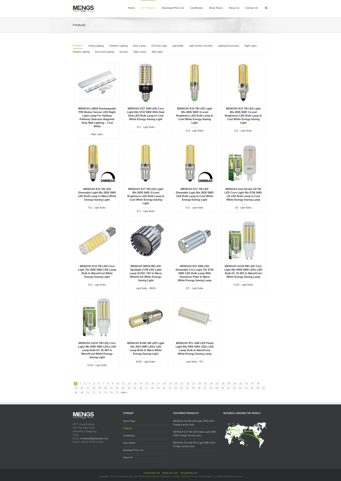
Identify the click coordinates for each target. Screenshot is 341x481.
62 (234, 388)
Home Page (129, 421)
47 (146, 388)
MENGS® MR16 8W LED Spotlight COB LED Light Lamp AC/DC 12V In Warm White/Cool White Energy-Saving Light (146, 273)
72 (99, 392)
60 (222, 388)
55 (193, 388)
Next (123, 392)
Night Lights (251, 45)
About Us (234, 7)
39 (99, 388)
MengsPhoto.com (189, 473)
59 (217, 388)
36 (82, 388)
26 (211, 383)
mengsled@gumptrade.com (94, 438)
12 (129, 383)
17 (158, 383)
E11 (236, 130)
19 (170, 383)
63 (240, 388)
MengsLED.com (170, 473)
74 (111, 392)
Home (131, 7)
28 (223, 383)
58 (211, 388)
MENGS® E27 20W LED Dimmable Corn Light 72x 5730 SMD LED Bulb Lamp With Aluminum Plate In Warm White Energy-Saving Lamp (194, 273)
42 (117, 388)
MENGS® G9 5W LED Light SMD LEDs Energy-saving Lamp (193, 423)
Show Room (216, 7)
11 (123, 383)
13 (135, 383)
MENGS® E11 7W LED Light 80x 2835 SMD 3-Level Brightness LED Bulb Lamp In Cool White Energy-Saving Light (243, 115)
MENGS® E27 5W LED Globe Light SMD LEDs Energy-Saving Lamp (194, 434)
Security (123, 51)
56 (199, 388)
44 (129, 388)
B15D (139, 361)
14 (141, 383)
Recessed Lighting (104, 51)
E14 (188, 130)
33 (252, 383)
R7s (201, 361)
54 (187, 388)
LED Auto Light (159, 45)
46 (140, 388)
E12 (90, 284)
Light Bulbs (178, 45)
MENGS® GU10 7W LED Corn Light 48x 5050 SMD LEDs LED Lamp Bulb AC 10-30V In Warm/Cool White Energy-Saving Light (97, 350)
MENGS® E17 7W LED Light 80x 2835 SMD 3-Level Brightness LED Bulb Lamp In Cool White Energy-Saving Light (145, 196)
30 (235, 383)
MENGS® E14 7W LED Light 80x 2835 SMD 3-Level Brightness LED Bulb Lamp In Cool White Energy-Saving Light (194, 115)
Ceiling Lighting (96, 45)
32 (246, 383)
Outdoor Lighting (81, 51)
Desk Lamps (139, 45)
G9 (236, 207)
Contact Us (251, 7)
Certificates (196, 7)
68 (76, 392)
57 (205, 388)
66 (258, 388)
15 (147, 383)
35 (76, 388)
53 (181, 388)
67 (263, 388)
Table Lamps (139, 51)
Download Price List (173, 7)
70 (88, 392)
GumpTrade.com (152, 473)
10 (118, 383)
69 (82, 392)
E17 (139, 211)
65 (252, 388)
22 (188, 383)
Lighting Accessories (228, 45)
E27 (139, 127)
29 (229, 383)
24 (199, 383)
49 (158, 388)
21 (182, 383)
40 (105, 388)
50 (164, 388)
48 (152, 388)
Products (78, 45)
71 (94, 392)
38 (94, 388)
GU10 (236, 284)
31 (240, 383)
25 (205, 383)
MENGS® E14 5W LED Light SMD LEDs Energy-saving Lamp (194, 444)
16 (152, 383)
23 (194, 383)
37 (88, 388)
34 (258, 383)
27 (217, 383)
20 (176, 383)
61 (228, 388)
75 (117, 392)
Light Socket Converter (201, 45)
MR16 (153, 288)
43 (123, 388)
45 (135, 388)
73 (105, 392)
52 (176, 388)
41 (111, 388)
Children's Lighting (118, 45)
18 (164, 383)
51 (170, 388)
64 (246, 388)
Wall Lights (157, 51)
